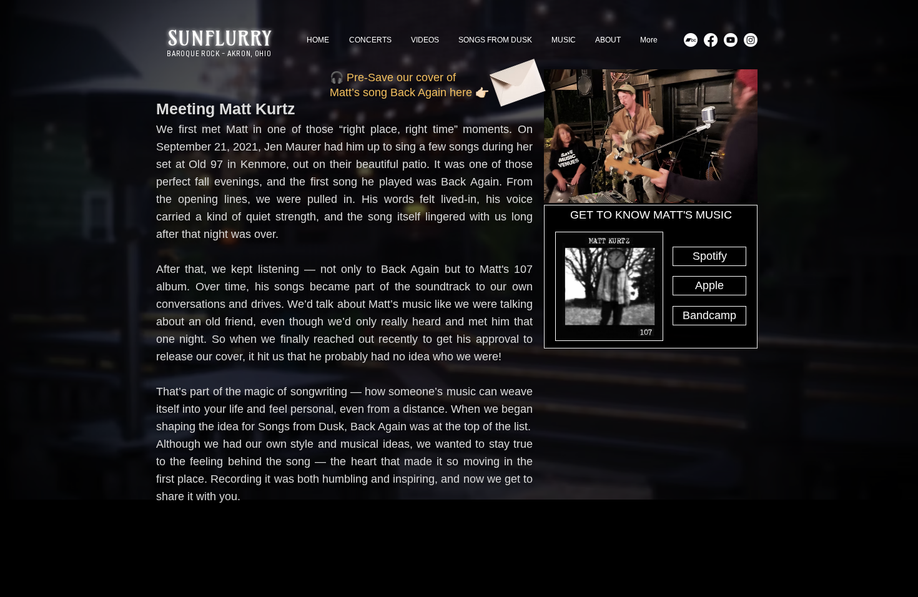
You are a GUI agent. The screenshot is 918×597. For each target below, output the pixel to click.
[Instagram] (751, 40)
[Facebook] (711, 40)
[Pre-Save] (516, 78)
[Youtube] (731, 40)
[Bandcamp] (691, 40)
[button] (709, 256)
